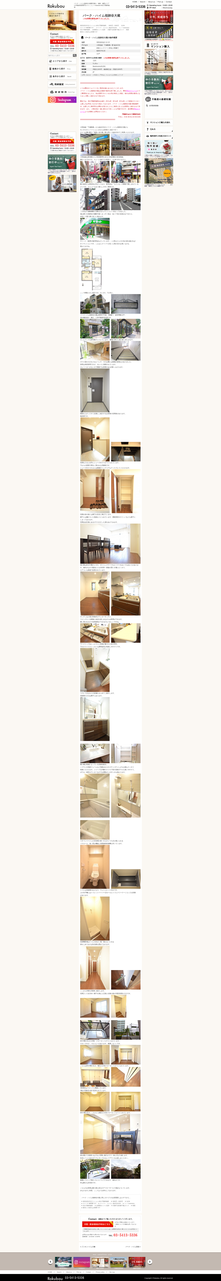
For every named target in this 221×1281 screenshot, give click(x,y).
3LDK (123, 25)
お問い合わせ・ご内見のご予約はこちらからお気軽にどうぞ (102, 75)
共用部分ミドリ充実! (98, 29)
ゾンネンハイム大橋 (88, 1247)
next (150, 1262)
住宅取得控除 (153, 106)
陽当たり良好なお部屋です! (88, 32)
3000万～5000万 (114, 25)
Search (59, 1272)
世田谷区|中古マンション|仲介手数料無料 (93, 25)
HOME (50, 1272)
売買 (127, 29)
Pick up (79, 1272)
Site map (112, 1272)
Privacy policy (100, 1272)
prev (50, 1262)
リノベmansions (124, 27)
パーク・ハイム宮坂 (132, 1247)
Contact (88, 1272)
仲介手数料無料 (85, 29)
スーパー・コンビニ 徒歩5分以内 (106, 27)
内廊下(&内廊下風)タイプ (116, 29)
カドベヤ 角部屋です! (87, 27)
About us (69, 1272)
